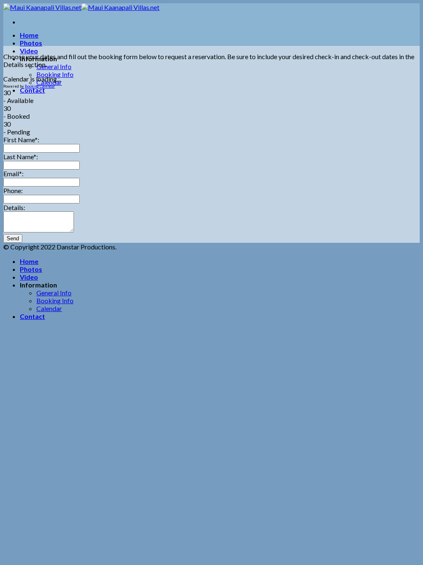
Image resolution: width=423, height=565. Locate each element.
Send (13, 238)
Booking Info (55, 74)
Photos (31, 43)
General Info (53, 66)
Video (29, 51)
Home (29, 35)
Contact (32, 90)
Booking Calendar (40, 86)
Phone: (13, 190)
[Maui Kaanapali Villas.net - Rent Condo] (81, 7)
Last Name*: (20, 156)
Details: (14, 207)
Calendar (49, 308)
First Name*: (21, 140)
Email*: (13, 173)
